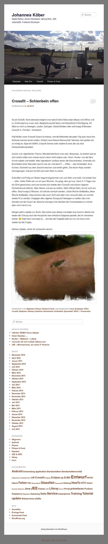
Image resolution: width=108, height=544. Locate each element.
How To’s (28, 81)
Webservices (28, 498)
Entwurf (79, 477)
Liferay (53, 488)
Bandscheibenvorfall (72, 471)
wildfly (38, 498)
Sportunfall (68, 311)
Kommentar (85, 311)
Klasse (41, 488)
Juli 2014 (16, 384)
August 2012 (17, 426)
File (29, 482)
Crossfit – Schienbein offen (35, 100)
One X (61, 489)
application (41, 471)
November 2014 (18, 375)
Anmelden (16, 509)
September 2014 (19, 381)
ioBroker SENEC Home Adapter (25, 332)
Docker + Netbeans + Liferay (24, 338)
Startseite (16, 81)
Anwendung (29, 471)
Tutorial (87, 493)
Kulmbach (38, 311)
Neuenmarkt (48, 311)
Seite (43, 493)
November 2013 (18, 396)
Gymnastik (59, 483)
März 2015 (16, 372)
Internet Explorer (18, 489)
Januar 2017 (17, 361)
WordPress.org (18, 518)
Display (48, 478)
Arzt (72, 308)
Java (27, 488)
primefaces (77, 488)
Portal (67, 488)
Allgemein (30, 308)
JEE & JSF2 (17, 454)
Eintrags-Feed (18, 512)
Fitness (38, 308)
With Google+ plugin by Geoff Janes (54, 540)
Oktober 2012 (17, 423)
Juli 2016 (16, 366)
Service (52, 493)
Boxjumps (79, 308)
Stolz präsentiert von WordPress (54, 529)
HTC (83, 482)
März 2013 (16, 408)
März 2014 (16, 387)
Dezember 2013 (18, 393)
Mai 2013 (15, 405)
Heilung (31, 311)
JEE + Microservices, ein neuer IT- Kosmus (30, 344)
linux (14, 460)
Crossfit (40, 81)
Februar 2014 (17, 390)
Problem (88, 488)
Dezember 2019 (18, 354)
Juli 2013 (16, 402)
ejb (62, 477)
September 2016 (19, 363)
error (90, 477)
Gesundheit (36, 483)
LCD (47, 489)
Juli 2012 (16, 429)
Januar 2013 (17, 414)
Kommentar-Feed (19, 515)
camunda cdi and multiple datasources (29, 341)
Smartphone (64, 493)
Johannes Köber (28, 15)
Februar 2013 (17, 411)
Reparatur (26, 494)
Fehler (23, 483)
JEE (34, 488)
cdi (32, 477)
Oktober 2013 (17, 399)
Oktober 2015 (17, 369)
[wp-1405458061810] (54, 302)
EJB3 (67, 477)
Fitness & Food (53, 81)
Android (15, 442)
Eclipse (55, 477)
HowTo (75, 483)
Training (76, 493)
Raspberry (17, 493)
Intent (89, 482)
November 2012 (18, 420)
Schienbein (58, 311)
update (16, 498)
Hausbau (15, 451)
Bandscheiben (54, 471)
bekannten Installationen (21, 478)
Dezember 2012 (18, 417)
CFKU (86, 308)
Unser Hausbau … (19, 335)
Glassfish (47, 482)
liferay (14, 457)
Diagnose (23, 311)
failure (15, 482)
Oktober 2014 (17, 378)
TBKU (76, 311)
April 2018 (16, 358)
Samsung (35, 493)
